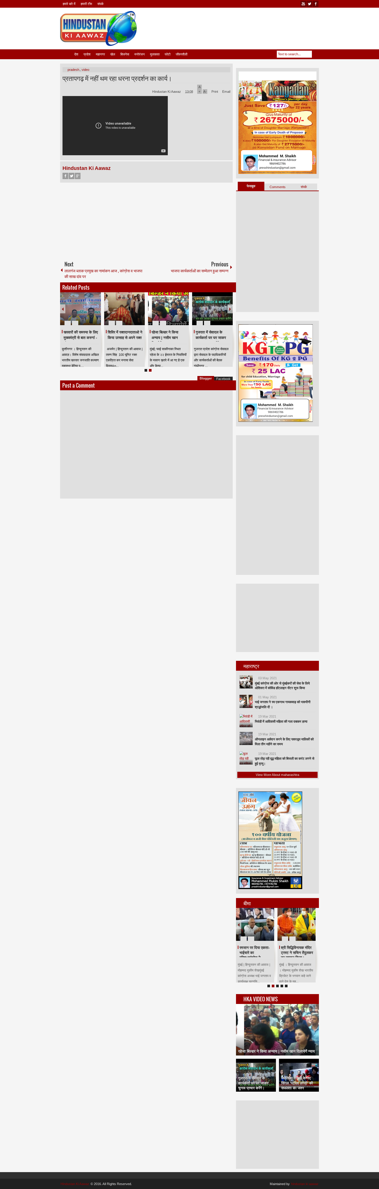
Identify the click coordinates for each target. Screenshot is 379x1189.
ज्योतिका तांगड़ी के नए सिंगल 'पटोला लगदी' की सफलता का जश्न (297, 1083)
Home (67, 54)
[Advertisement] (239, 22)
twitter (309, 4)
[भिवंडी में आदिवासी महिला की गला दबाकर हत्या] (246, 720)
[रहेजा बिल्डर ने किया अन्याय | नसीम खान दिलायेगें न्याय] (168, 308)
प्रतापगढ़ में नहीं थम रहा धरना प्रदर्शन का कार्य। (117, 78)
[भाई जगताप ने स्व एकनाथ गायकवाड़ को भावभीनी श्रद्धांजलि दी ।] (246, 701)
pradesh (73, 69)
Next (230, 308)
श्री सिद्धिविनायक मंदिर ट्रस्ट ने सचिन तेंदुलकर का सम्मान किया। (297, 952)
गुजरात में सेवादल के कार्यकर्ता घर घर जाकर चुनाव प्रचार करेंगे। (211, 337)
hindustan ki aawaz (304, 1184)
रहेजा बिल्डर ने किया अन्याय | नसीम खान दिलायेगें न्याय (165, 337)
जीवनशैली (181, 54)
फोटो (167, 54)
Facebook (65, 176)
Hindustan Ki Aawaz (167, 91)
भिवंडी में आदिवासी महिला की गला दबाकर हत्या (281, 721)
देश (76, 54)
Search (315, 54)
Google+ (77, 176)
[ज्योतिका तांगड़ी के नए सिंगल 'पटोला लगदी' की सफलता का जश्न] (299, 1075)
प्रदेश (87, 54)
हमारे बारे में (69, 4)
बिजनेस (124, 54)
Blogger (206, 378)
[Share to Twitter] (90, 312)
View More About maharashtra (277, 775)
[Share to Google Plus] (95, 312)
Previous (62, 308)
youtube (303, 4)
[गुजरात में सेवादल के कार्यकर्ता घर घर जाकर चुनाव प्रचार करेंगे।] (212, 308)
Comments (278, 187)
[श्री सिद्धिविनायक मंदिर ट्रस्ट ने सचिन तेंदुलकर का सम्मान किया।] (296, 924)
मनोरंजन (139, 54)
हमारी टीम (86, 4)
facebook (315, 4)
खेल (112, 54)
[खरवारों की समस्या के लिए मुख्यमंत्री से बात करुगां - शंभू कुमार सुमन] (80, 308)
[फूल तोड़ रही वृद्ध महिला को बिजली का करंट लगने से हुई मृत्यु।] (246, 758)
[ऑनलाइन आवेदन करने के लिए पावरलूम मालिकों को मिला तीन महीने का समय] (246, 738)
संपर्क (100, 4)
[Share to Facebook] (84, 312)
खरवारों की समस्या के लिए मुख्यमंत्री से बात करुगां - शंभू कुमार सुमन (81, 337)
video (85, 69)
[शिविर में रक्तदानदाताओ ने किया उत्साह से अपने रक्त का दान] (124, 308)
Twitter (71, 176)
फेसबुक (251, 186)
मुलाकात (154, 54)
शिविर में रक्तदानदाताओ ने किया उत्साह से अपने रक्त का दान (125, 337)
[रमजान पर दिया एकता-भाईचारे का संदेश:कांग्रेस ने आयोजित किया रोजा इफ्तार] (255, 924)
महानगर (100, 54)
